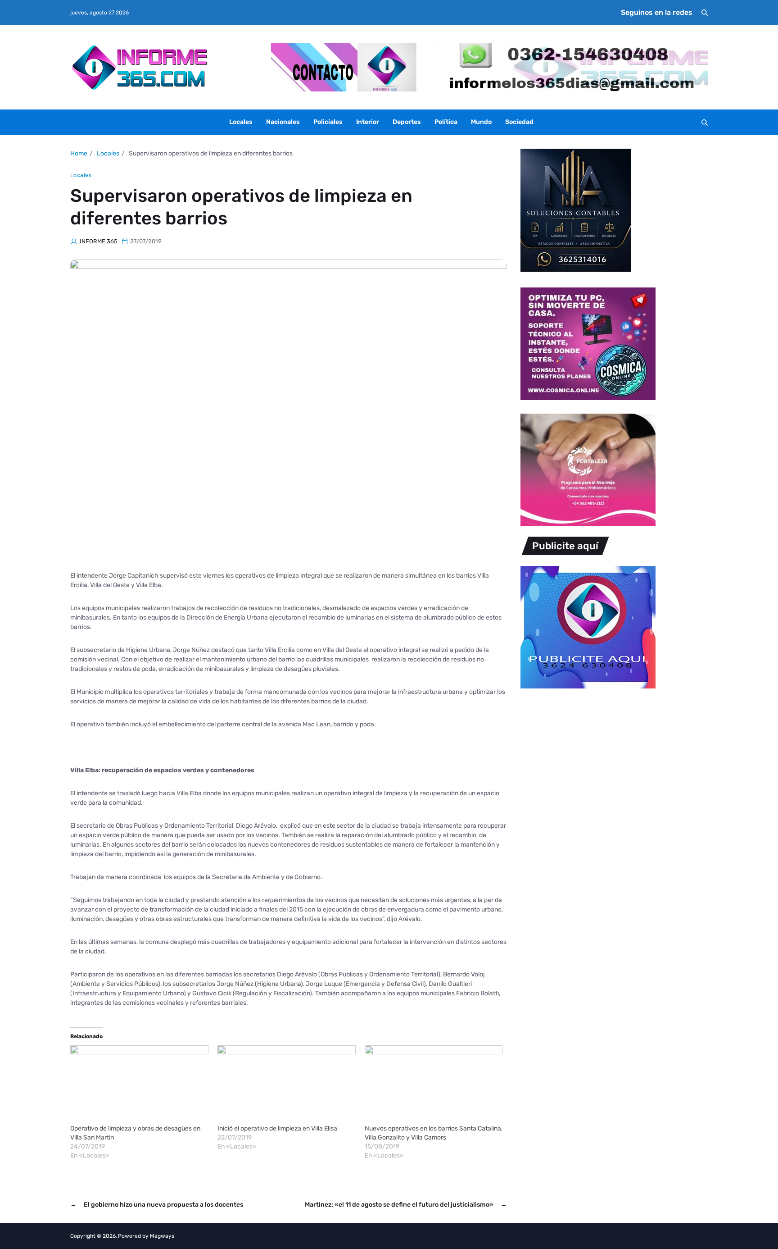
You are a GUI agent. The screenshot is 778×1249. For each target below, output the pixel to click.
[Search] (704, 12)
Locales (241, 122)
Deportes (407, 122)
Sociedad (519, 122)
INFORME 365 (99, 241)
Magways (162, 1236)
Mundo (481, 122)
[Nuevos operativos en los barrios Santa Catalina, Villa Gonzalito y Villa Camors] (434, 1084)
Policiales (328, 122)
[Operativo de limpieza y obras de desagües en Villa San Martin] (139, 1084)
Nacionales (283, 122)
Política (445, 122)
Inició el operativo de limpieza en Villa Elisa (277, 1128)
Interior (367, 122)
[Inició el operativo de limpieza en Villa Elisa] (286, 1084)
